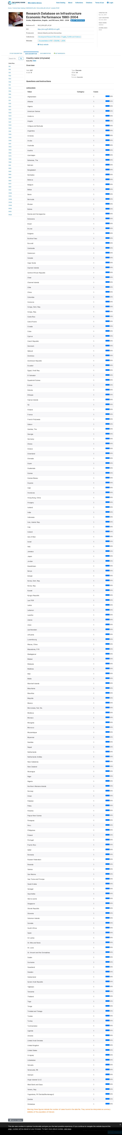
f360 (10, 153)
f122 (10, 75)
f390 (10, 162)
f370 (10, 156)
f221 (10, 109)
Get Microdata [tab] (60, 53)
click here (67, 1129)
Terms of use (99, 2)
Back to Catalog (16, 1120)
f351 (10, 143)
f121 (10, 72)
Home (10, 8)
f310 (10, 131)
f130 (10, 82)
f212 (10, 103)
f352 (10, 146)
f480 (10, 187)
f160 (10, 94)
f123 (10, 78)
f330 (10, 137)
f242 (10, 125)
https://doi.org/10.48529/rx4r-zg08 (49, 29)
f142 (10, 88)
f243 (10, 128)
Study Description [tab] (16, 53)
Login (111, 2)
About (70, 2)
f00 (10, 66)
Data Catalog (60, 2)
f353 (10, 150)
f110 (10, 69)
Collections (79, 2)
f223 (10, 116)
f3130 (10, 202)
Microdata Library (35, 3)
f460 (10, 180)
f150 (10, 91)
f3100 (10, 193)
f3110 (10, 196)
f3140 (10, 205)
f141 (10, 85)
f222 (10, 112)
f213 (10, 106)
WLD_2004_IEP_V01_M (43, 8)
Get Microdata (78, 20)
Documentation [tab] (45, 53)
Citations (89, 2)
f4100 (10, 208)
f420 (10, 168)
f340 (10, 140)
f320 (10, 134)
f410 (10, 165)
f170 (10, 97)
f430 (10, 171)
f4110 (10, 211)
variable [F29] (55, 8)
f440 (10, 174)
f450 (10, 177)
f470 (10, 183)
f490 (10, 190)
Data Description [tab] (31, 53)
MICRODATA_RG (31, 8)
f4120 (10, 214)
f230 (10, 119)
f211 (10, 100)
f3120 (10, 199)
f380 (10, 159)
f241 (10, 122)
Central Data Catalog (19, 8)
